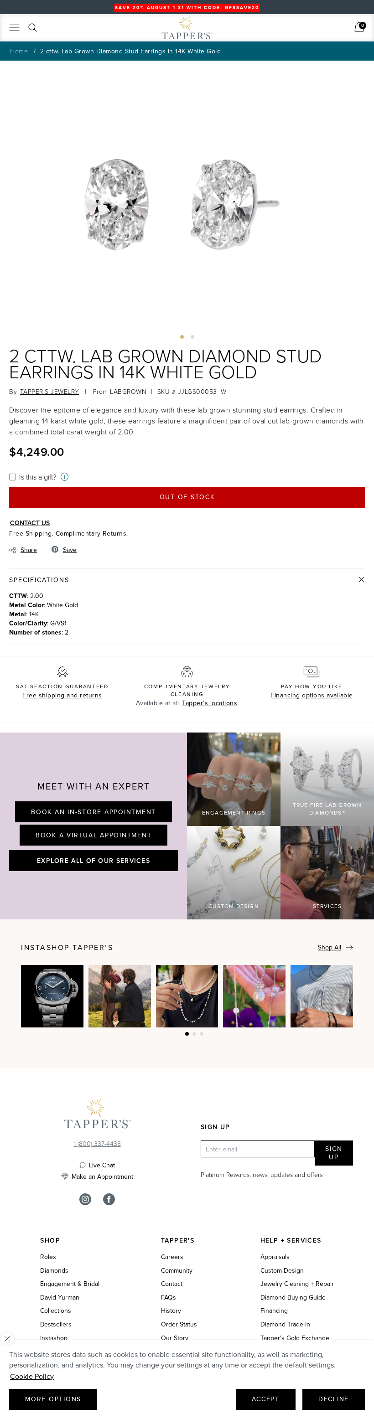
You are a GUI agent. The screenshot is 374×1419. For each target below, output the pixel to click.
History (171, 1310)
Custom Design (233, 906)
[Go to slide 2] (192, 337)
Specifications (39, 579)
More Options (53, 1399)
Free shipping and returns (62, 695)
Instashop (54, 1338)
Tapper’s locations (209, 702)
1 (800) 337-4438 (97, 1143)
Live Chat (102, 1165)
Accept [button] (266, 1399)
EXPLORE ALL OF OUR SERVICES (93, 860)
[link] (359, 27)
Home (19, 50)
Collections (55, 1310)
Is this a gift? (37, 477)
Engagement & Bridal (69, 1284)
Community (176, 1270)
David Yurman (59, 1297)
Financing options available (311, 695)
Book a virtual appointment (94, 835)
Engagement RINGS (233, 812)
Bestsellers (56, 1324)
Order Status (179, 1324)
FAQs (168, 1297)
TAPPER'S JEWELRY (49, 391)
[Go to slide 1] (182, 337)
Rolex (48, 1257)
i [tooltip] (64, 477)
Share (29, 549)
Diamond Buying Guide (293, 1297)
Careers (172, 1257)
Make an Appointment (102, 1176)
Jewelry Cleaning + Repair (297, 1284)
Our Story (174, 1338)
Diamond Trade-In (285, 1324)
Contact (171, 1284)
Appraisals (275, 1257)
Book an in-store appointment (93, 811)
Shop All (329, 947)
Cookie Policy (32, 1376)
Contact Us (30, 522)
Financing (274, 1310)
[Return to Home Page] (97, 1116)
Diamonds (54, 1270)
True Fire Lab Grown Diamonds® (327, 808)
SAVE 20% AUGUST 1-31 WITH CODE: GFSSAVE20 (187, 7)
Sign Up (334, 1152)
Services (327, 906)
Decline (333, 1399)
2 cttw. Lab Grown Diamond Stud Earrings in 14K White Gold (130, 51)
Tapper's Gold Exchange (294, 1338)
